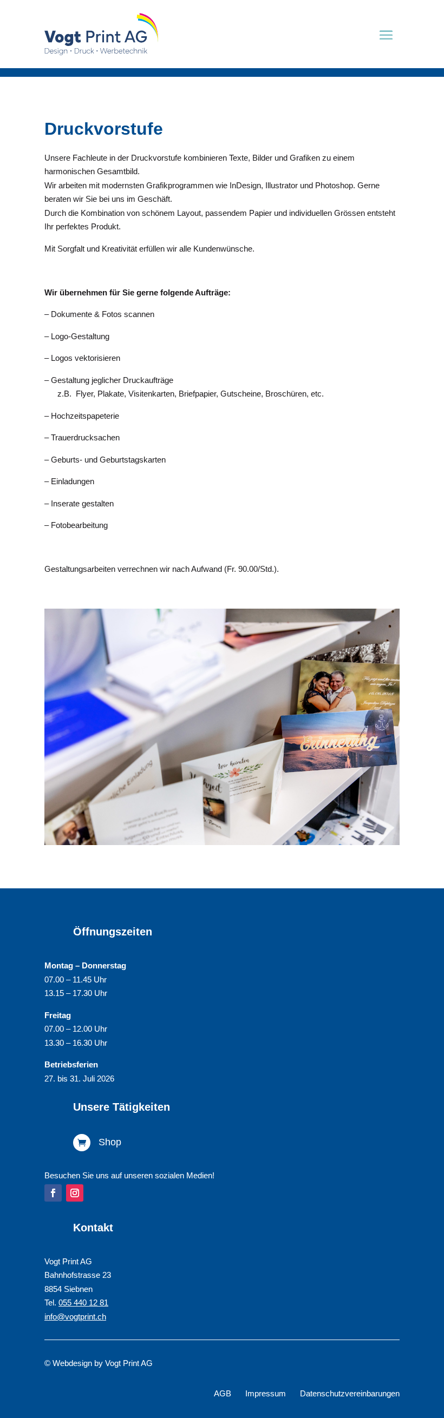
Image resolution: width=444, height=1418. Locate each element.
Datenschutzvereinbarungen (350, 1393)
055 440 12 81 (83, 1302)
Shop (110, 1142)
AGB (222, 1393)
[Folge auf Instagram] (74, 1193)
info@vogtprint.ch (75, 1316)
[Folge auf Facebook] (53, 1193)
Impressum (265, 1393)
